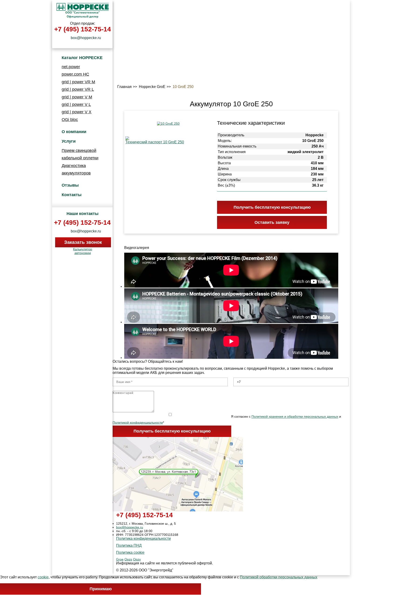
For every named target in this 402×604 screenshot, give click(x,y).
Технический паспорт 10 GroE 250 (154, 142)
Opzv (137, 559)
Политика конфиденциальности (143, 538)
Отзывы (70, 185)
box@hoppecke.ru (84, 38)
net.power (71, 66)
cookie (43, 577)
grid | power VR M (78, 82)
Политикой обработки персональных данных (278, 577)
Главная (124, 87)
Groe (120, 559)
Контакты (71, 194)
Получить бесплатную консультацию (172, 431)
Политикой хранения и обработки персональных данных (294, 417)
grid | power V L (76, 104)
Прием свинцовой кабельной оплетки (80, 154)
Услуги (69, 141)
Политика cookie (130, 552)
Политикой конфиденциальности (138, 422)
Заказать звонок (83, 242)
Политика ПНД (129, 545)
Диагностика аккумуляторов (76, 169)
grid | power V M (77, 97)
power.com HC (75, 74)
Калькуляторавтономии (82, 251)
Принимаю (101, 589)
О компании (74, 131)
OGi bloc (70, 119)
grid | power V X (76, 112)
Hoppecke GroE (152, 87)
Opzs (128, 559)
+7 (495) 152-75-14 (82, 29)
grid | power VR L (78, 89)
